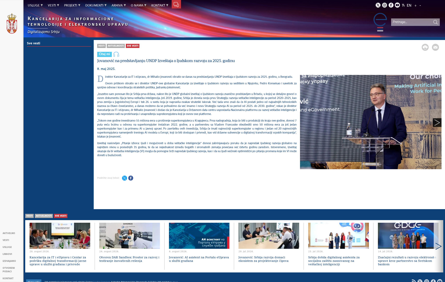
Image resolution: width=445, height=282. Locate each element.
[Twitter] (378, 5)
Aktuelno (9, 233)
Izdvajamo (9, 261)
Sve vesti (33, 43)
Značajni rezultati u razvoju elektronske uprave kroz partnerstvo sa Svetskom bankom (407, 261)
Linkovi (7, 254)
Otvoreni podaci (9, 270)
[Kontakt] (176, 5)
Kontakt (8, 278)
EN (409, 5)
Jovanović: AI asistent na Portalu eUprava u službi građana (199, 259)
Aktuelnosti (116, 46)
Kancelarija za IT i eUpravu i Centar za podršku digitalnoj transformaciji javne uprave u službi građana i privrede (58, 261)
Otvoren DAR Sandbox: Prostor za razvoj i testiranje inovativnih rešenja (129, 259)
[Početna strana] (12, 24)
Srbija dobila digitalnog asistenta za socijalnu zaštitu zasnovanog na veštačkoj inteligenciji (334, 261)
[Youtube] (397, 5)
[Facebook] (391, 5)
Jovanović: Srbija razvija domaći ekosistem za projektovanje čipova (263, 259)
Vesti (6, 240)
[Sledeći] (437, 122)
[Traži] (435, 22)
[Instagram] (384, 5)
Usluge (7, 247)
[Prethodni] (304, 122)
